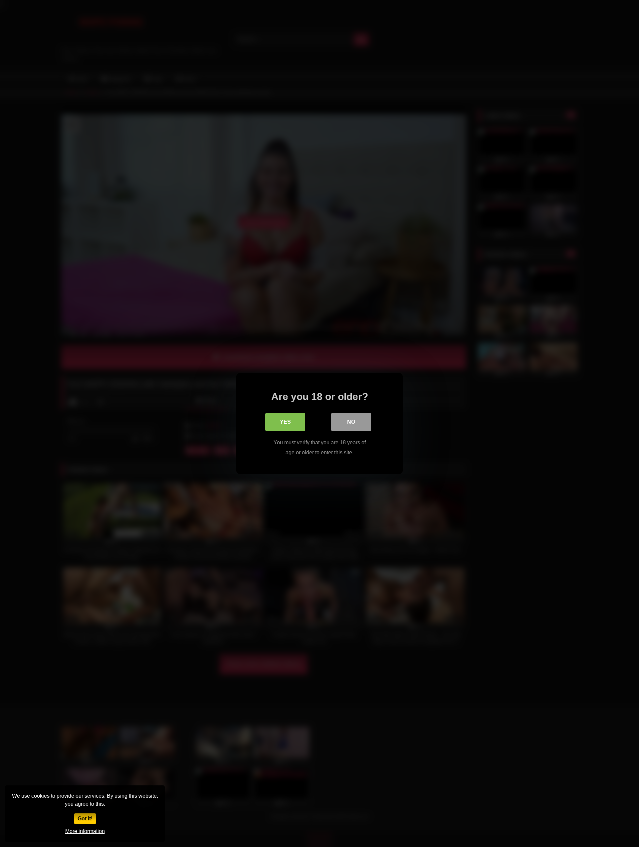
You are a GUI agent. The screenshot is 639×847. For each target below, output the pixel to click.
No (351, 422)
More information (85, 831)
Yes (285, 422)
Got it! (85, 818)
